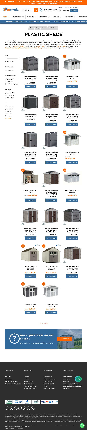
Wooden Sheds (18, 46)
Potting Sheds (18, 48)
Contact (82, 7)
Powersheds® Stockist (30, 388)
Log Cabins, (32, 1)
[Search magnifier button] (36, 10)
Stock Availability (29, 384)
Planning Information (50, 379)
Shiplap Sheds (9, 48)
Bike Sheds (26, 48)
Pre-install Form (48, 381)
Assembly (27, 376)
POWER (24, 1)
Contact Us (8, 379)
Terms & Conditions (49, 388)
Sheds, (34, 3)
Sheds (50, 1)
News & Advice (74, 7)
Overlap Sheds (61, 46)
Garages (40, 48)
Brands (66, 7)
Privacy (45, 386)
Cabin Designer (28, 381)
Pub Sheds (34, 48)
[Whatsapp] (82, 425)
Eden (64, 388)
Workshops (49, 48)
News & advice (48, 376)
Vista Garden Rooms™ (30, 386)
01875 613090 (13, 381)
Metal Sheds (40, 46)
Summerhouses (41, 1)
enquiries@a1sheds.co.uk (16, 384)
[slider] (6, 58)
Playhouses (53, 3)
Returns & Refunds (49, 384)
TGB (29, 3)
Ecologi (77, 386)
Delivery (61, 7)
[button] (68, 10)
